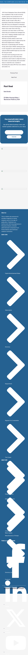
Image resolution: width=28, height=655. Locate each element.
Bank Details (7, 91)
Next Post (14, 77)
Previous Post (14, 73)
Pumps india (20, 587)
